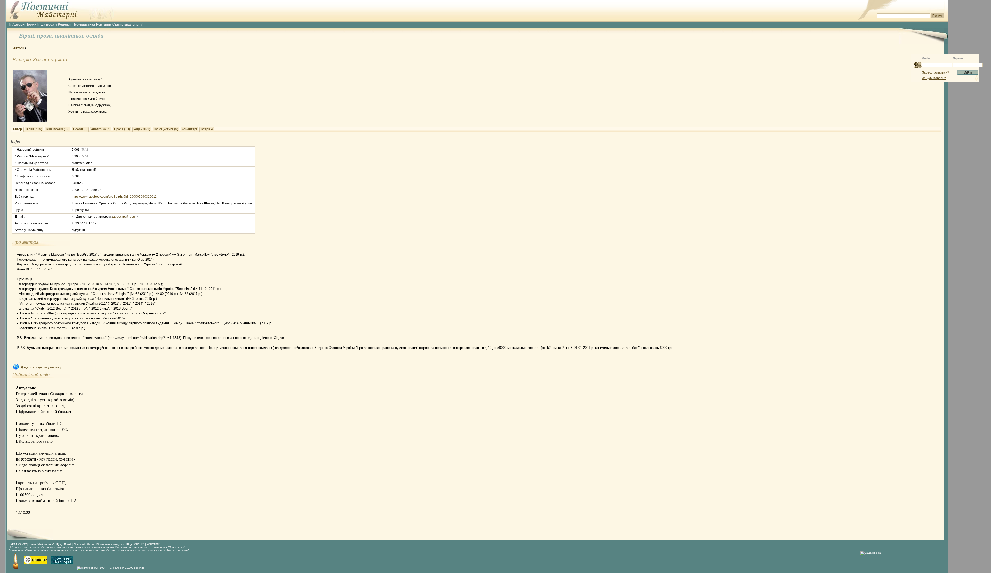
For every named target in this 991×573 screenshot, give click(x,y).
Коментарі (189, 129)
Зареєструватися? (935, 72)
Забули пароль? (934, 78)
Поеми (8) (80, 129)
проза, (46, 36)
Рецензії (64, 24)
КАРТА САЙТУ (18, 544)
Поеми (31, 24)
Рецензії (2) (141, 129)
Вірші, (28, 36)
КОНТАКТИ (153, 544)
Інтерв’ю (207, 129)
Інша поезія (47, 24)
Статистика (121, 24)
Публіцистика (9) (166, 129)
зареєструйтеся (123, 217)
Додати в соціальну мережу (41, 367)
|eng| (136, 24)
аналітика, (70, 36)
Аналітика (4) (100, 129)
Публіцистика (84, 24)
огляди (95, 36)
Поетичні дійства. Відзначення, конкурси (99, 544)
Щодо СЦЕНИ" (135, 544)
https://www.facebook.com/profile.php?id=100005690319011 (114, 196)
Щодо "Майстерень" (42, 544)
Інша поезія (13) (57, 129)
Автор (17, 129)
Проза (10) (122, 129)
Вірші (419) (34, 129)
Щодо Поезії (64, 544)
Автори (18, 24)
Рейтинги (103, 24)
